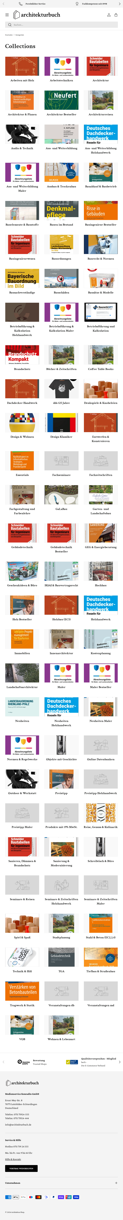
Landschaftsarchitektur (22, 687)
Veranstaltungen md (100, 1005)
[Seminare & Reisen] (22, 884)
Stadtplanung (61, 937)
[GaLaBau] (61, 494)
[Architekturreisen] (101, 100)
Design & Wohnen (22, 437)
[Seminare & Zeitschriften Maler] (101, 884)
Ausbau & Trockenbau (61, 187)
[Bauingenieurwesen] (22, 244)
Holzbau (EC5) (61, 619)
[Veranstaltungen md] (101, 991)
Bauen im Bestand (61, 225)
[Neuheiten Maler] (101, 706)
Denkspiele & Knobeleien (100, 403)
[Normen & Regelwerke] (22, 744)
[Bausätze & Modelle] (101, 278)
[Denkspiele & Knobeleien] (101, 388)
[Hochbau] (101, 571)
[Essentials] (22, 460)
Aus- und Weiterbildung (61, 148)
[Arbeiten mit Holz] (22, 66)
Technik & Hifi (22, 971)
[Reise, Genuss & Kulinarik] (101, 812)
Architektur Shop (17, 1212)
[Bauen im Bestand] (61, 210)
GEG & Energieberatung (101, 547)
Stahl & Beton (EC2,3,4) (100, 937)
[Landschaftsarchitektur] (22, 672)
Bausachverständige (22, 293)
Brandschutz (22, 369)
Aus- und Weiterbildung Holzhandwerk (101, 150)
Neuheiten (22, 721)
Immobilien (22, 653)
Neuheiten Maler (101, 721)
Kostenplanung (101, 653)
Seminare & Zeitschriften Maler (100, 901)
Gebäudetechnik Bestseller (61, 549)
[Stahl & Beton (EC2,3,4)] (101, 923)
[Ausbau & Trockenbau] (61, 172)
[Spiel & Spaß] (22, 923)
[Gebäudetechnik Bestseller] (61, 533)
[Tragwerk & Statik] (22, 991)
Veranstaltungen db (61, 1005)
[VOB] (22, 1025)
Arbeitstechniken (61, 80)
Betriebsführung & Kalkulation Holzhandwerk (22, 330)
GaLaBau (61, 509)
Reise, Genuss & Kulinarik (101, 827)
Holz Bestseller (22, 619)
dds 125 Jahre (61, 403)
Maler (61, 687)
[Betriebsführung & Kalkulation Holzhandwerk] (22, 312)
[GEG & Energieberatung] (101, 533)
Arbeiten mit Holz (22, 80)
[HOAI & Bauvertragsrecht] (61, 571)
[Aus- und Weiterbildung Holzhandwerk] (101, 134)
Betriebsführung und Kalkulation (101, 328)
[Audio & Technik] (22, 134)
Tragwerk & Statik (22, 1005)
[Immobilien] (22, 638)
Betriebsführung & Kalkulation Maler (61, 328)
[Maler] (61, 672)
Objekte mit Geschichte (61, 759)
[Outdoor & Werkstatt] (22, 779)
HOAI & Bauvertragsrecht (61, 585)
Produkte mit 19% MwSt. (61, 827)
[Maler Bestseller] (101, 672)
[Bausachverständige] (22, 278)
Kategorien (20, 35)
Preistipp (61, 793)
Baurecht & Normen (101, 259)
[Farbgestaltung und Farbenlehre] (22, 494)
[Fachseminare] (61, 460)
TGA (61, 971)
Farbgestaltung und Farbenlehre (22, 511)
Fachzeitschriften (100, 475)
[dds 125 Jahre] (61, 388)
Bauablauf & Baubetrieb (100, 187)
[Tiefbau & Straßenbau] (101, 957)
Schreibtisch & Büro (101, 861)
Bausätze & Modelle (101, 293)
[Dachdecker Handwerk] (22, 388)
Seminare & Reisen (22, 899)
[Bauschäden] (61, 278)
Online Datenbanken (101, 759)
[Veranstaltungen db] (61, 991)
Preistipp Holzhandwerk (100, 793)
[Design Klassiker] (61, 422)
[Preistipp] (61, 779)
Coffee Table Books (100, 369)
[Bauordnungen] (61, 244)
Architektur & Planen (22, 114)
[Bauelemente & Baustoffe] (22, 210)
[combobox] (61, 25)
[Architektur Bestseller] (61, 100)
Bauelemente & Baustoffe (22, 225)
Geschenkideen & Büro (22, 585)
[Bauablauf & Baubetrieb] (101, 172)
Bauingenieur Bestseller (100, 225)
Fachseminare (61, 475)
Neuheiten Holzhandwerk (61, 723)
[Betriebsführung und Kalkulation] (101, 312)
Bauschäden (61, 293)
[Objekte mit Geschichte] (61, 744)
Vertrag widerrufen (21, 1168)
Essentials (22, 475)
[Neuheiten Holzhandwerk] (61, 706)
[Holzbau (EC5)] (61, 605)
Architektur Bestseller (61, 114)
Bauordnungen (61, 259)
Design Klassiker (61, 437)
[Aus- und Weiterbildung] (61, 134)
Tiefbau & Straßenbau (100, 971)
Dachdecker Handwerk (22, 403)
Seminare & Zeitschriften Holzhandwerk (61, 901)
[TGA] (61, 957)
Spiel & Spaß (22, 937)
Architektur (101, 80)
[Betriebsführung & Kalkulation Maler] (61, 312)
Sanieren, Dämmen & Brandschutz (22, 863)
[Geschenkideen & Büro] (22, 571)
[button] (115, 14)
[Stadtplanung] (61, 923)
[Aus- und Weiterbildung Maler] (22, 172)
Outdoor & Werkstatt (22, 793)
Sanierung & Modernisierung (61, 863)
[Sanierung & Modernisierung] (61, 846)
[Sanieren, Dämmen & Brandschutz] (22, 846)
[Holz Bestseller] (22, 605)
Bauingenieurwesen (22, 259)
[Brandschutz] (22, 354)
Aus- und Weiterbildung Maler (22, 189)
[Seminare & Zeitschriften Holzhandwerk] (61, 884)
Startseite (8, 35)
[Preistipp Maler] (22, 812)
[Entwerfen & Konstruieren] (101, 422)
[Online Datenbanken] (101, 744)
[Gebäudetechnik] (22, 533)
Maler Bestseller (100, 687)
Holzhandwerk (101, 619)
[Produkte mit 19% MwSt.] (61, 812)
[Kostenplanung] (101, 638)
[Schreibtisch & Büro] (101, 846)
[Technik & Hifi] (22, 957)
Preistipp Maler (22, 827)
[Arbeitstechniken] (61, 66)
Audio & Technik (22, 148)
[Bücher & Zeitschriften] (61, 354)
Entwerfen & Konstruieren (101, 439)
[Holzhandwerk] (101, 605)
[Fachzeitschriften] (101, 460)
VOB (22, 1039)
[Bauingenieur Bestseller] (101, 210)
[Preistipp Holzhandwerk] (101, 779)
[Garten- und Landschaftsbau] (101, 494)
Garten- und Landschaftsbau (101, 511)
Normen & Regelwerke (22, 759)
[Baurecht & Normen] (101, 244)
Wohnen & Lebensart (61, 1039)
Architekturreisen (101, 114)
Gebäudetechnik (22, 547)
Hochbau (101, 585)
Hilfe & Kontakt (13, 1159)
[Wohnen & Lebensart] (61, 1025)
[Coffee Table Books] (101, 354)
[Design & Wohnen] (22, 422)
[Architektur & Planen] (22, 100)
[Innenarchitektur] (61, 638)
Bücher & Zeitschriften (61, 369)
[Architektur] (101, 66)
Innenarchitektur (61, 653)
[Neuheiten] (22, 706)
